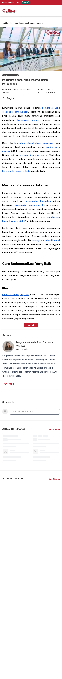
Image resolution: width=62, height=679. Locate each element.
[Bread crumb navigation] (2, 23)
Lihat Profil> (8, 384)
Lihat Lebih (31, 325)
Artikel (6, 23)
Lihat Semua (54, 429)
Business (14, 23)
